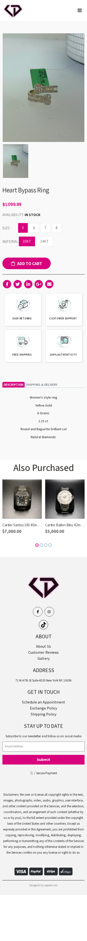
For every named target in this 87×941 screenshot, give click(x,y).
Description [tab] (13, 385)
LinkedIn (28, 284)
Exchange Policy (43, 708)
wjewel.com (51, 885)
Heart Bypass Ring (25, 190)
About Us (43, 646)
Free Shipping (22, 354)
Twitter (17, 284)
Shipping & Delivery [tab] (41, 385)
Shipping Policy (44, 714)
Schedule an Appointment (43, 702)
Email (49, 284)
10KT (27, 241)
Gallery (43, 658)
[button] (37, 545)
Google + (38, 284)
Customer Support (63, 318)
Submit (43, 759)
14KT (44, 241)
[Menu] (80, 10)
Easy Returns (22, 318)
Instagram (49, 612)
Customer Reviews (43, 652)
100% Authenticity (63, 354)
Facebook (7, 284)
